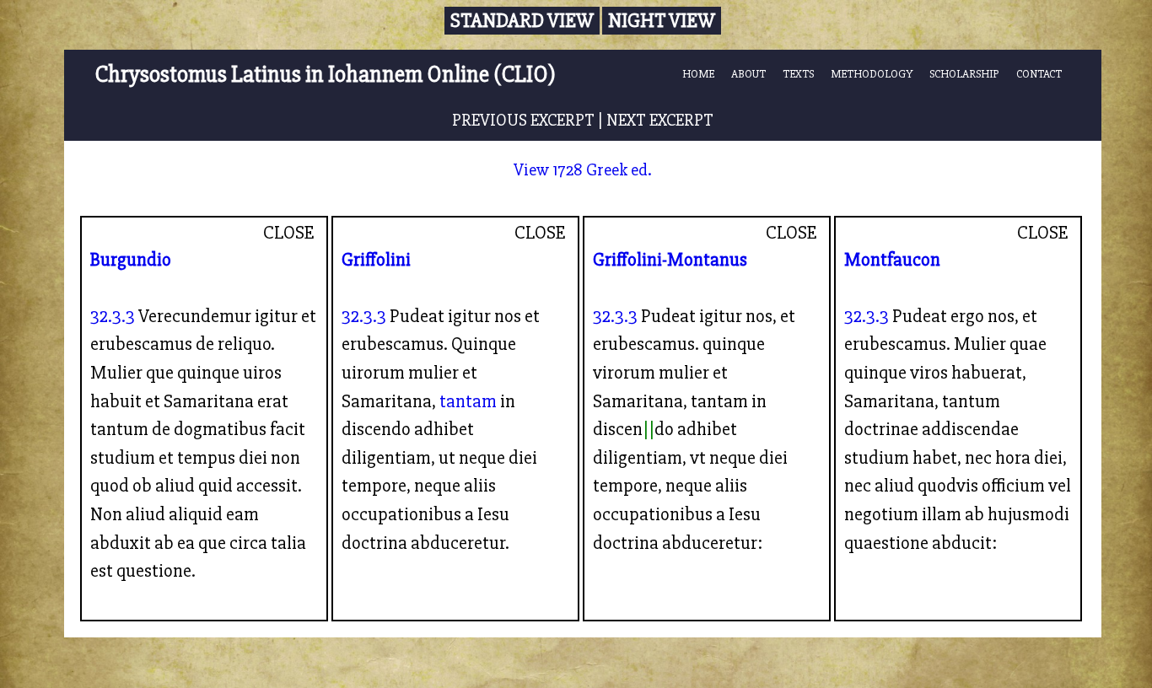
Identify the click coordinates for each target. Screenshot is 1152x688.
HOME (698, 74)
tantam (468, 401)
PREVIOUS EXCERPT (523, 120)
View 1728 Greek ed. (583, 169)
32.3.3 (112, 316)
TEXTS (798, 74)
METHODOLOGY (871, 74)
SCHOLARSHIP (964, 74)
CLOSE (289, 233)
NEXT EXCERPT (659, 120)
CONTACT (1039, 74)
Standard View (522, 20)
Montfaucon (892, 259)
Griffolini (376, 259)
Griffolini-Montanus (670, 259)
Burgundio (130, 259)
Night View (661, 20)
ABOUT (748, 74)
